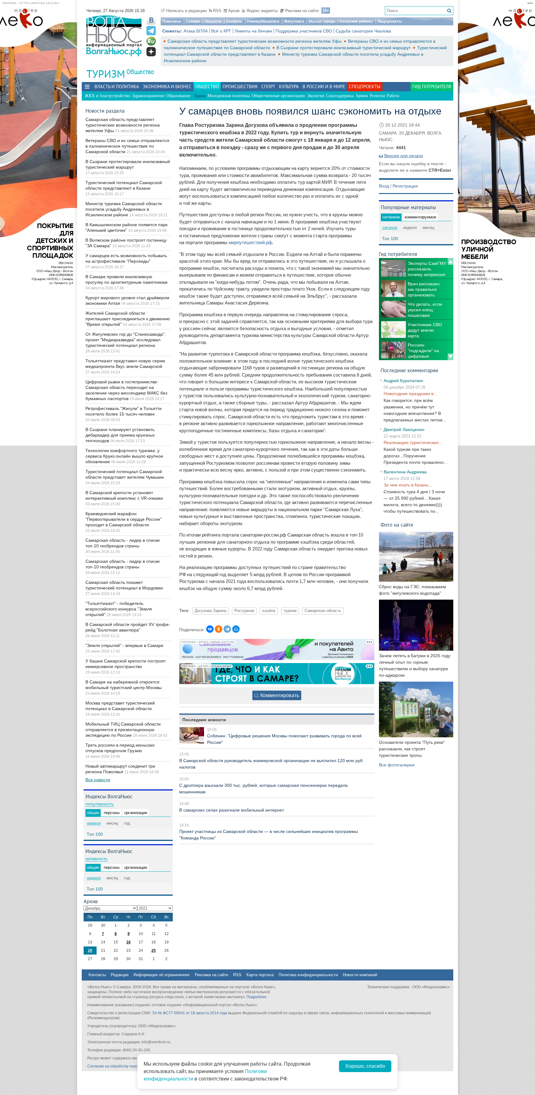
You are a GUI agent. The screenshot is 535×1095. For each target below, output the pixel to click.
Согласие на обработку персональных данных (128, 1066)
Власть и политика (116, 86)
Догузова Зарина (210, 611)
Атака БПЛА (196, 30)
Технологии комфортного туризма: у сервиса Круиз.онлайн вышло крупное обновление (124, 456)
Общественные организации (278, 95)
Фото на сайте (397, 524)
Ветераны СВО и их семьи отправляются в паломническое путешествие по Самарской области (127, 146)
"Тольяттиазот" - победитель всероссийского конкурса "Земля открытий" (118, 609)
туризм (290, 611)
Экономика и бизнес (167, 86)
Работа (393, 95)
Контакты (97, 974)
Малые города (322, 21)
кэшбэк (269, 611)
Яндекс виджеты (262, 10)
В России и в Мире (323, 86)
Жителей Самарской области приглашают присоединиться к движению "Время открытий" (127, 319)
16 (128, 942)
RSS (217, 10)
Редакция (119, 974)
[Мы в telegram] (151, 30)
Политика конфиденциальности (308, 974)
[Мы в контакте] (151, 20)
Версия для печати (403, 155)
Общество (140, 71)
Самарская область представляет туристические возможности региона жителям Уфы (255, 41)
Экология (315, 95)
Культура (289, 86)
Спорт (268, 86)
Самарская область (323, 611)
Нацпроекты (389, 21)
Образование (178, 95)
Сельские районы (356, 21)
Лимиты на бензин (253, 30)
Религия (377, 95)
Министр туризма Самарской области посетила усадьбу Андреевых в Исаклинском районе (123, 209)
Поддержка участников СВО (304, 30)
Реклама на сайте (302, 10)
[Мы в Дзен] (151, 51)
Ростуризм (244, 611)
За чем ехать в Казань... (408, 484)
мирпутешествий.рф (250, 242)
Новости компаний (360, 974)
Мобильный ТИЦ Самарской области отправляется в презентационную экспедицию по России (123, 730)
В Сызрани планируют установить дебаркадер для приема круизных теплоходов (120, 435)
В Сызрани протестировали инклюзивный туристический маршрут (344, 47)
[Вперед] (450, 356)
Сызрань (234, 21)
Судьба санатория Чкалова (363, 30)
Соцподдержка (340, 95)
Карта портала (260, 974)
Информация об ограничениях (161, 974)
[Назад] (450, 261)
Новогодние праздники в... (410, 393)
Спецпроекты (365, 86)
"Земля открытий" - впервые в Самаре (124, 645)
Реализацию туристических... (413, 442)
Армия (361, 95)
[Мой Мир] (236, 629)
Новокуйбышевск (263, 21)
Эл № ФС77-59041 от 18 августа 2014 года (189, 1013)
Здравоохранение (148, 95)
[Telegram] (227, 629)
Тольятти (213, 21)
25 (153, 950)
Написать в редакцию (186, 10)
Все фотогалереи (397, 764)
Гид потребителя (431, 86)
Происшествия (240, 86)
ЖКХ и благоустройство (107, 95)
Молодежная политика (228, 95)
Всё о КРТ (221, 30)
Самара (193, 21)
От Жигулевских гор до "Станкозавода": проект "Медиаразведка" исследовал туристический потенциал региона (125, 340)
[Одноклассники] (218, 629)
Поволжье (171, 21)
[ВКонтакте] (210, 629)
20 (90, 950)
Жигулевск (294, 21)
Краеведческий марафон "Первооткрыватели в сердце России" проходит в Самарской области (123, 519)
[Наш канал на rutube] (151, 41)
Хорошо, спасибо (365, 1066)
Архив (234, 10)
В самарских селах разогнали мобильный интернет (231, 810)
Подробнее (256, 997)
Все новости (97, 779)
